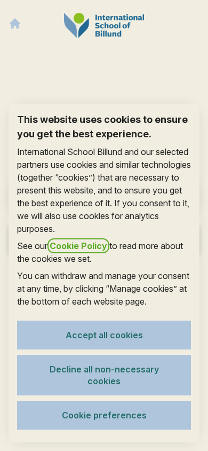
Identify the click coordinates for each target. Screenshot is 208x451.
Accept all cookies (104, 335)
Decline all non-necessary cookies (104, 375)
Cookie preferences (104, 415)
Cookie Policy (78, 245)
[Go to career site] (15, 23)
